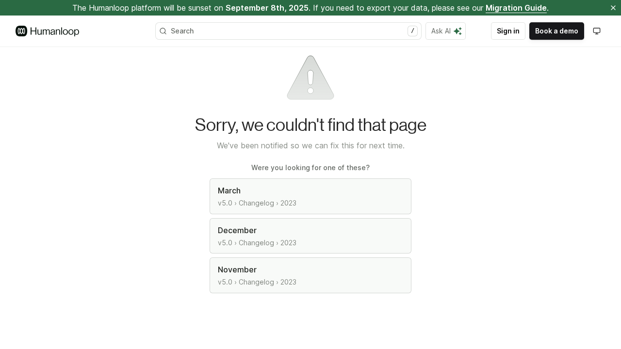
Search (292, 31)
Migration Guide (516, 8)
